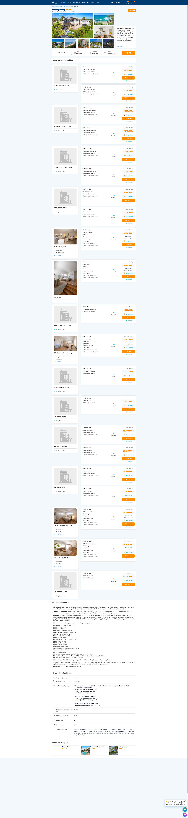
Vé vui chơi (85, 2)
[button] (176, 803)
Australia (60, 6)
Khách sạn (63, 2)
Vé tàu (93, 2)
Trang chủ (54, 6)
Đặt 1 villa (128, 351)
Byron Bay (66, 6)
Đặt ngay (132, 10)
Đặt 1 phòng (128, 78)
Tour (69, 2)
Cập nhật (128, 53)
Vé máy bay (76, 2)
